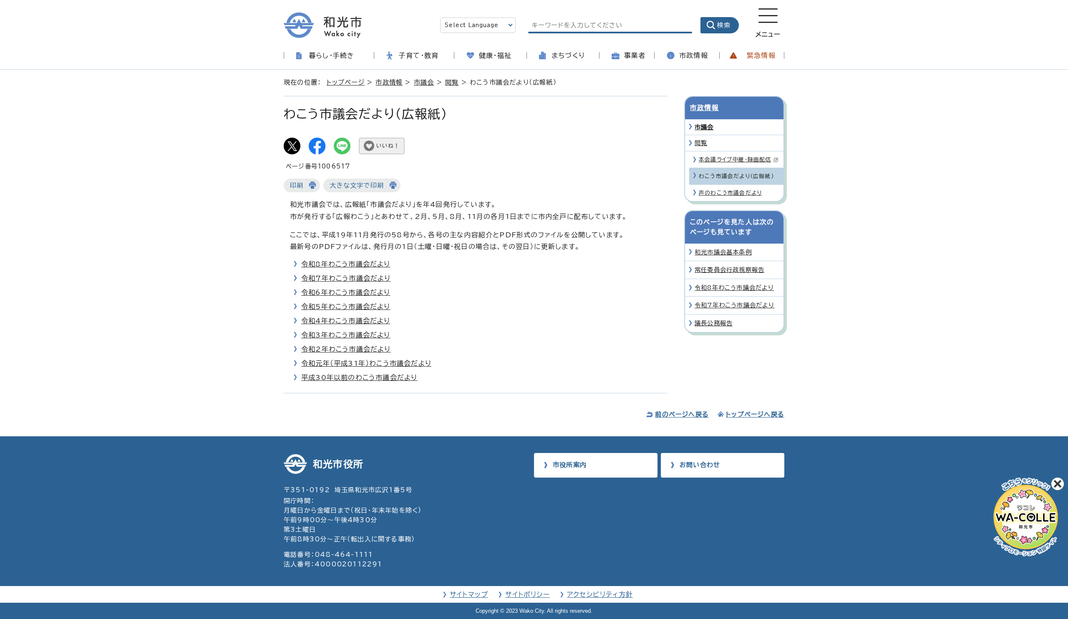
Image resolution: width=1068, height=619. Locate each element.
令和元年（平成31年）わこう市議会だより (366, 363)
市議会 (424, 82)
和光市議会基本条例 (723, 252)
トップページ (346, 82)
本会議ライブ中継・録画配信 (735, 159)
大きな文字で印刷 (357, 185)
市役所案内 (570, 465)
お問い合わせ (700, 465)
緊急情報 (761, 55)
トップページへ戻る (755, 414)
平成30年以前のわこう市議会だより (359, 377)
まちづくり (568, 55)
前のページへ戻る (682, 414)
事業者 (635, 55)
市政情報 (693, 55)
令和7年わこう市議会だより (346, 278)
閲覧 (451, 82)
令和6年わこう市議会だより (345, 292)
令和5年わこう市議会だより (345, 306)
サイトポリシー (527, 594)
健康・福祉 (495, 55)
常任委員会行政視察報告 (729, 270)
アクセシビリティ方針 (600, 594)
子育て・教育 (418, 55)
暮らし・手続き (331, 55)
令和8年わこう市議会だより (345, 264)
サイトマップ (469, 594)
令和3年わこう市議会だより (345, 335)
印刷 (296, 185)
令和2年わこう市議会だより (346, 349)
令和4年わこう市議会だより (345, 320)
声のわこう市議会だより (730, 193)
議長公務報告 (714, 323)
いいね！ (388, 145)
